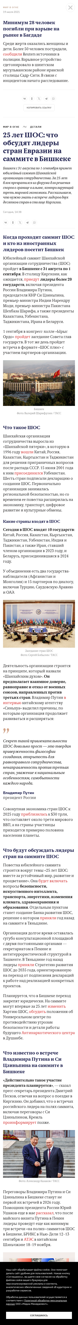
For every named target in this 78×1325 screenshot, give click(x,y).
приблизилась (34, 815)
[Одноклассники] (31, 98)
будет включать (52, 881)
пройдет (22, 337)
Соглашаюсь (39, 1315)
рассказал (45, 1213)
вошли (27, 452)
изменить (57, 1007)
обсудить (37, 1012)
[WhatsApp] (53, 98)
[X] (39, 98)
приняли (48, 918)
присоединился (28, 473)
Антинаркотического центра (48, 1033)
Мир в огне (11, 7)
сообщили (12, 54)
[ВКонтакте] (24, 98)
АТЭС (29, 1240)
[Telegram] (46, 98)
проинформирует (20, 1123)
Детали (35, 126)
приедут (31, 280)
